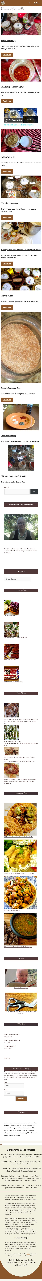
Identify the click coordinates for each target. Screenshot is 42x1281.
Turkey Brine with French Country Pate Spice (21, 249)
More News (7, 1058)
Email (5, 1082)
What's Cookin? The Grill (12, 1040)
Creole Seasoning (8, 435)
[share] (19, 110)
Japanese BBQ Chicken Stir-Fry (12, 910)
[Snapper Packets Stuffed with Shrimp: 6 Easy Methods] (20, 856)
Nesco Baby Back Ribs (10, 659)
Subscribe (21, 1099)
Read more (7, 55)
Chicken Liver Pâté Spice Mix (13, 476)
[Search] (34, 491)
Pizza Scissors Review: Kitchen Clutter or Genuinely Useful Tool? (21, 1012)
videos (28, 1254)
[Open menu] (1, 1144)
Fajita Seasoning (8, 40)
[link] (7, 111)
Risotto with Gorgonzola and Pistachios (13, 111)
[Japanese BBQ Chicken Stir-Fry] (20, 892)
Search (6, 487)
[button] (29, 3)
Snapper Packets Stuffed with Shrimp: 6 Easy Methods (19, 873)
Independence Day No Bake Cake (13, 681)
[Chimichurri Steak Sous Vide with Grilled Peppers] (20, 929)
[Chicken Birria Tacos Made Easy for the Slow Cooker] (20, 819)
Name (5, 1090)
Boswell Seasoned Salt (10, 388)
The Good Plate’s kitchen (12, 551)
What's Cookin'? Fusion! (11, 1034)
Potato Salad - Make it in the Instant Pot (15, 637)
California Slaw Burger (10, 615)
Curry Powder (7, 295)
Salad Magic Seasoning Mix (12, 87)
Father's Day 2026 (9, 1046)
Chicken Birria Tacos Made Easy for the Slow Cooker (18, 837)
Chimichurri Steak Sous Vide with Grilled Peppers (18, 947)
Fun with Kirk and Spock (21, 988)
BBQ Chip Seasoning (9, 203)
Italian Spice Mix (8, 157)
